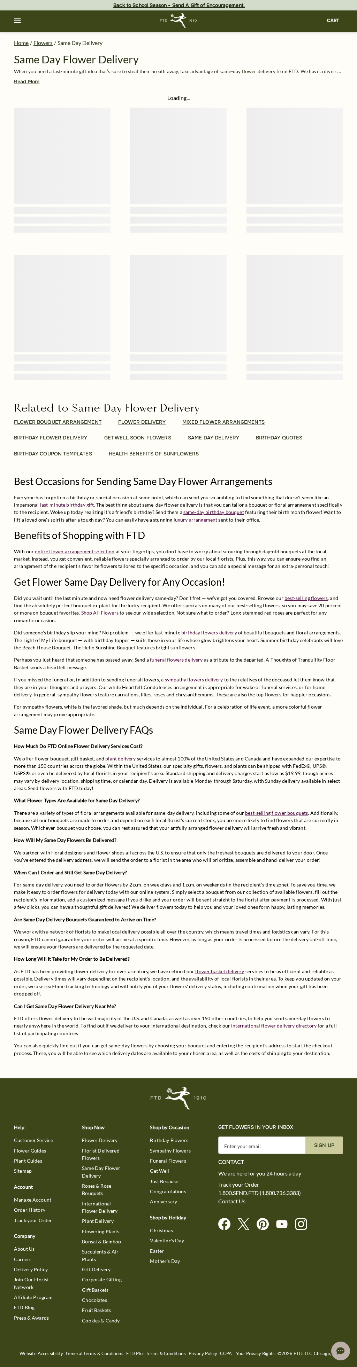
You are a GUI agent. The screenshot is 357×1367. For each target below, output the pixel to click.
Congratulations (168, 1191)
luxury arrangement (196, 520)
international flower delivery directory (274, 1026)
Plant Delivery (98, 1221)
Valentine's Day (167, 1240)
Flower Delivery (99, 1140)
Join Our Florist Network (31, 1283)
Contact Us (231, 1201)
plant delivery (120, 758)
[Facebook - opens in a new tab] (227, 1224)
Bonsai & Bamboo (101, 1241)
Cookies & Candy (101, 1320)
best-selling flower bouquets (276, 813)
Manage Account (32, 1200)
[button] (17, 21)
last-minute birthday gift (67, 505)
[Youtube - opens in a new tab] (285, 1224)
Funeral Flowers (168, 1161)
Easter (157, 1251)
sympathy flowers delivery (194, 679)
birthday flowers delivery (209, 632)
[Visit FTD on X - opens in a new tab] (246, 1224)
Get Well (159, 1171)
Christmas (161, 1230)
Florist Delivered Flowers (101, 1154)
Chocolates (94, 1300)
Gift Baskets (95, 1290)
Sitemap (23, 1171)
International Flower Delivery (99, 1207)
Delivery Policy (31, 1269)
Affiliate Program (33, 1297)
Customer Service (33, 1140)
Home (21, 42)
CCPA (226, 1353)
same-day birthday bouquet (213, 512)
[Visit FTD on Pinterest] (265, 1224)
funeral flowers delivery (176, 660)
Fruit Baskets (96, 1310)
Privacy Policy (203, 1353)
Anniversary (163, 1201)
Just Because (164, 1181)
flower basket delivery (219, 971)
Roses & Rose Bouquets (96, 1189)
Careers (22, 1259)
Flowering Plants (100, 1231)
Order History (29, 1210)
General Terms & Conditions (94, 1353)
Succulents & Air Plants (100, 1255)
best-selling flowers (306, 598)
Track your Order (33, 1220)
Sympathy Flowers (170, 1151)
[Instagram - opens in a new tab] (304, 1224)
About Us (24, 1249)
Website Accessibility (41, 1353)
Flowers (43, 42)
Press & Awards (31, 1318)
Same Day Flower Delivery (101, 1171)
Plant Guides (28, 1161)
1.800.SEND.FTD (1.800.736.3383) (259, 1193)
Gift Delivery (96, 1269)
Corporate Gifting (102, 1279)
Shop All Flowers (100, 613)
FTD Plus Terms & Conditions (156, 1353)
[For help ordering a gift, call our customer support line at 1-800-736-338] (178, 20)
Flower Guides (30, 1151)
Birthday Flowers (169, 1140)
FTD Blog (24, 1307)
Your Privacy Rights (255, 1353)
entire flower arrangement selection (74, 551)
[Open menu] (17, 21)
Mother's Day (165, 1261)
